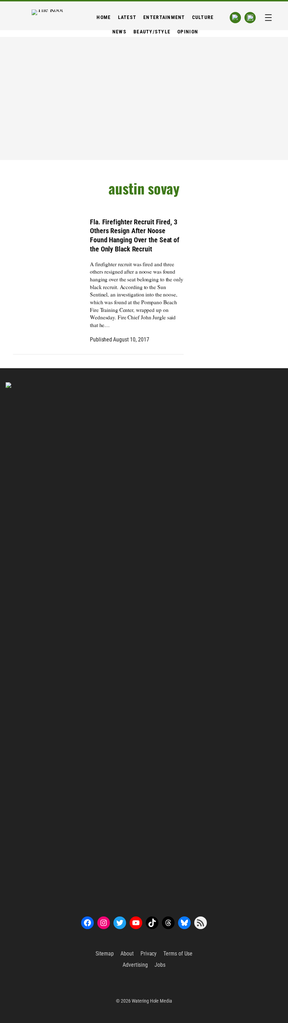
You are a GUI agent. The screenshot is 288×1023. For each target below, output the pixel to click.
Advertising (135, 964)
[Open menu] (268, 17)
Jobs (160, 964)
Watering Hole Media (152, 1001)
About (127, 953)
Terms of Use (177, 953)
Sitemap (105, 953)
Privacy (148, 953)
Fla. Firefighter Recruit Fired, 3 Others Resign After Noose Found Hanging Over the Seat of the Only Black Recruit (134, 235)
